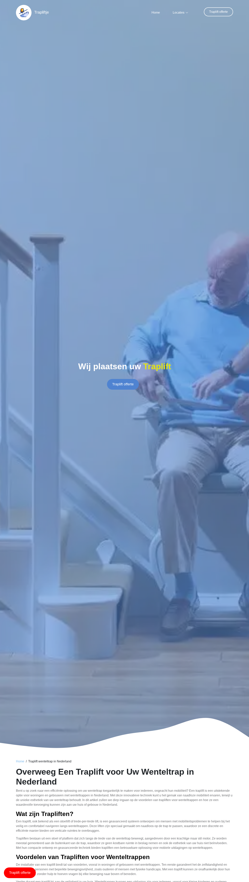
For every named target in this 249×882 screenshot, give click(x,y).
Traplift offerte (218, 11)
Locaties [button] (178, 12)
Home (156, 12)
